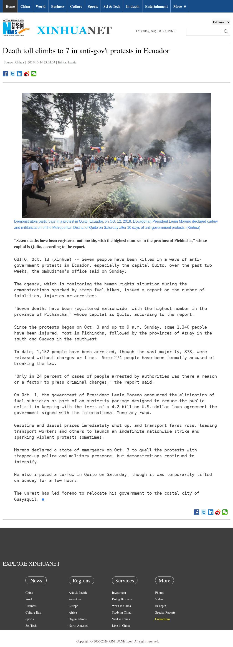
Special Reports (165, 612)
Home (10, 6)
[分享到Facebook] (5, 73)
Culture (76, 6)
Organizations (77, 619)
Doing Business (122, 599)
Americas (75, 599)
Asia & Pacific (78, 592)
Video (159, 599)
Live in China (121, 625)
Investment (119, 592)
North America (78, 625)
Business (57, 6)
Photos (159, 592)
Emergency (119, 632)
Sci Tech (31, 625)
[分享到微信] (34, 73)
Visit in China (121, 619)
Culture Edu (33, 612)
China (25, 6)
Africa (73, 612)
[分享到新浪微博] (27, 73)
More (179, 6)
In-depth (132, 6)
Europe (73, 606)
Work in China (121, 606)
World (41, 6)
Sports (93, 6)
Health (29, 632)
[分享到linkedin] (20, 73)
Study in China (121, 612)
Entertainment (156, 6)
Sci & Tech (112, 6)
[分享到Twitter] (12, 73)
